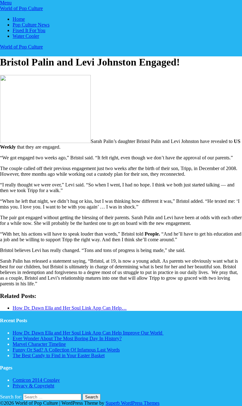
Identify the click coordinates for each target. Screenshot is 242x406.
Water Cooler (26, 36)
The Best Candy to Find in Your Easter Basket (59, 355)
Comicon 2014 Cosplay (36, 380)
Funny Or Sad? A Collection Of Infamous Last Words (66, 349)
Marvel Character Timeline (39, 344)
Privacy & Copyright (33, 385)
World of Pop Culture (21, 8)
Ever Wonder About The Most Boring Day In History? (67, 338)
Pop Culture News (31, 24)
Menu (6, 2)
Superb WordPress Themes (132, 403)
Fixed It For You (29, 30)
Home (19, 19)
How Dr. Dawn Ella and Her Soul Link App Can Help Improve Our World (88, 332)
